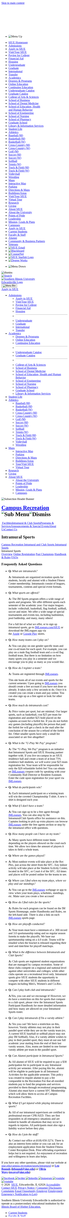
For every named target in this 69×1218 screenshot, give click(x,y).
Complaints (7, 1191)
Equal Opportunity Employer (31, 1191)
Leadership (14, 218)
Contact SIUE (9, 1187)
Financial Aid (16, 58)
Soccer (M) (14, 154)
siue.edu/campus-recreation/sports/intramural (26, 1165)
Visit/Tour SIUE (17, 52)
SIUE (14, 1184)
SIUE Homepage (18, 42)
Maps (11, 180)
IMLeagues (51, 673)
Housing (13, 61)
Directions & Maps (19, 189)
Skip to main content (12, 2)
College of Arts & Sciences (23, 96)
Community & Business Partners (26, 241)
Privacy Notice (26, 1187)
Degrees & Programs (20, 80)
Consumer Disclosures (49, 1187)
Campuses (14, 225)
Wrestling (13, 177)
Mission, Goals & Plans (21, 221)
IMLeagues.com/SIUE (47, 627)
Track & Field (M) (18, 167)
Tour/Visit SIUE (25, 464)
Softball (12, 161)
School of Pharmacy (19, 119)
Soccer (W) (14, 157)
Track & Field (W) (18, 170)
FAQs (14, 557)
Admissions (15, 45)
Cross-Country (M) (19, 145)
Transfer (13, 74)
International (15, 71)
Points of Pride (16, 215)
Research (13, 202)
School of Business (19, 100)
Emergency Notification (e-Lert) (19, 1194)
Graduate (13, 68)
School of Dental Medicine (23, 103)
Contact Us (11, 529)
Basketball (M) (16, 138)
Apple (16, 633)
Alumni (12, 237)
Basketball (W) (16, 141)
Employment (55, 1191)
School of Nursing (18, 116)
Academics (14, 77)
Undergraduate (16, 64)
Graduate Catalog (18, 93)
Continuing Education (20, 87)
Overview (7, 554)
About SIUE (15, 209)
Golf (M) (13, 151)
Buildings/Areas (17, 193)
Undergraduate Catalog (21, 90)
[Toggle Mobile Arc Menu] (9, 286)
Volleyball (14, 173)
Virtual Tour (15, 199)
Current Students (17, 231)
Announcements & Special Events (30, 526)
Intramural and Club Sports (39, 544)
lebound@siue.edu (23, 1168)
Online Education (18, 84)
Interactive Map (17, 183)
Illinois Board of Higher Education (20, 1206)
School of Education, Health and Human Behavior (24, 108)
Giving (12, 205)
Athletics (13, 132)
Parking (12, 186)
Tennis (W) (14, 164)
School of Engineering (21, 112)
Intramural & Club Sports (26, 523)
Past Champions (45, 554)
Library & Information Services (26, 125)
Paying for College (19, 55)
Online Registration (24, 554)
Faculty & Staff (17, 234)
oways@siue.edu (19, 1172)
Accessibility (53, 1184)
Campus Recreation (25, 507)
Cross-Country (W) (19, 148)
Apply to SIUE (16, 48)
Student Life (15, 129)
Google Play (30, 633)
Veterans (13, 244)
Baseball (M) (15, 135)
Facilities (7, 523)
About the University (20, 212)
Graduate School (17, 122)
